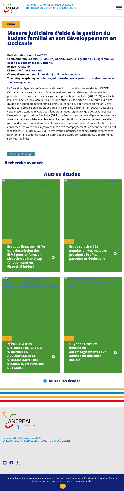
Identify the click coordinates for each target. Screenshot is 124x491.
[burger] (119, 8)
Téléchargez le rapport (21, 154)
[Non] (120, 482)
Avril (38, 55)
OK (62, 486)
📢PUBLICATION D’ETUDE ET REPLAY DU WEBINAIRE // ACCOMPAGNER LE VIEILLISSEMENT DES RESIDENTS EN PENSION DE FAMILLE (25, 356)
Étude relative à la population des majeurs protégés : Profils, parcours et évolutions (88, 252)
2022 (44, 55)
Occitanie (24, 66)
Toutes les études (64, 380)
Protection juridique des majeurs (59, 74)
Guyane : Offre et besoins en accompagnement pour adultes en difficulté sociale (87, 352)
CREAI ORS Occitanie (30, 70)
